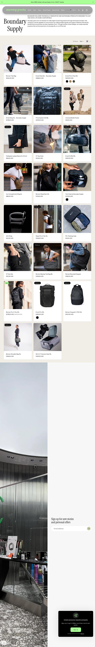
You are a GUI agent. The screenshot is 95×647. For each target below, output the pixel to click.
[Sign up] (89, 528)
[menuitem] (62, 10)
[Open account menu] (83, 10)
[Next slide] (93, 2)
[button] (82, 41)
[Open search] (79, 10)
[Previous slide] (2, 2)
